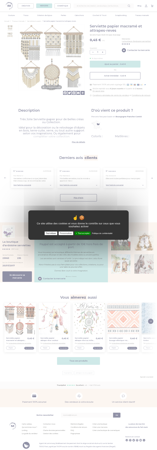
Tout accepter (83, 233)
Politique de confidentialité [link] (102, 233)
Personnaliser (66, 233)
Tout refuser (51, 233)
